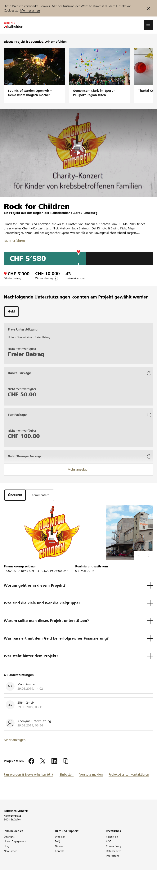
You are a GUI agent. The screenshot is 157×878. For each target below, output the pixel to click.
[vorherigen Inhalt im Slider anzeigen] (148, 555)
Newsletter (10, 850)
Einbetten (67, 774)
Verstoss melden (91, 774)
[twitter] (43, 761)
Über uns (9, 836)
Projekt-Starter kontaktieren (129, 774)
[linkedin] (54, 761)
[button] (148, 25)
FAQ (57, 841)
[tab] (11, 311)
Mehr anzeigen (78, 469)
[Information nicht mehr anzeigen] (148, 8)
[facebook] (31, 761)
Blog (6, 846)
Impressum (112, 855)
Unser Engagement (15, 841)
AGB (108, 841)
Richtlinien (112, 836)
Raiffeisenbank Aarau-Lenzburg (73, 213)
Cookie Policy (114, 846)
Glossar (59, 846)
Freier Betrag (26, 354)
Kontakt (59, 850)
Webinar (60, 836)
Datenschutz (113, 850)
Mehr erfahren (30, 10)
